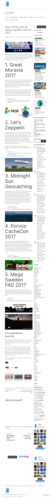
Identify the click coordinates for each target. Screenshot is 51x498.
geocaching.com (37, 286)
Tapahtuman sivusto (15, 155)
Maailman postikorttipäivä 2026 (39, 128)
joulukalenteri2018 (37, 315)
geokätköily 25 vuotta (37, 290)
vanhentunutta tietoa (37, 372)
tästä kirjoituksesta (20, 352)
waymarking (36, 376)
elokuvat (35, 282)
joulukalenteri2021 (37, 318)
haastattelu (40, 400)
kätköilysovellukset (37, 327)
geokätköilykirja (36, 291)
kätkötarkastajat (36, 334)
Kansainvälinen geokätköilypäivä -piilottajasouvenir (38, 93)
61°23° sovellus (40, 17)
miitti (31, 392)
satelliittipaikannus (37, 355)
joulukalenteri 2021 (38, 404)
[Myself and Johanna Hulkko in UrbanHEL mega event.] (41, 443)
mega (29, 390)
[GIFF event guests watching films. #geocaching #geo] (35, 443)
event (24, 391)
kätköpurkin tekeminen (38, 333)
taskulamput (36, 361)
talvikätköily (36, 359)
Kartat (35, 319)
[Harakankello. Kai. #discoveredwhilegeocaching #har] (38, 434)
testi (39, 417)
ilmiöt (35, 312)
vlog (43, 419)
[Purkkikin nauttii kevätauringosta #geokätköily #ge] (35, 437)
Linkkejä (7, 19)
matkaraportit (36, 343)
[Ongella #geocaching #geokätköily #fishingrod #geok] (41, 434)
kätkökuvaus (22, 155)
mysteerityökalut (37, 351)
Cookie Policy (20, 496)
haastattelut (36, 307)
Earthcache (36, 279)
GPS (34, 301)
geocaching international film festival (39, 395)
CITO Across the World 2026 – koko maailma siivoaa (39, 121)
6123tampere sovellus (37, 268)
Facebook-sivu (28, 209)
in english (35, 314)
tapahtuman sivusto (21, 100)
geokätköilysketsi (37, 296)
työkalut (35, 370)
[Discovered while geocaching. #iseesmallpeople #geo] (35, 440)
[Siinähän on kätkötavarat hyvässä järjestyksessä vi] (38, 431)
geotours (35, 298)
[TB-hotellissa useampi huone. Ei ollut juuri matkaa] (38, 440)
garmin (35, 392)
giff (34, 300)
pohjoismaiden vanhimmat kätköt (39, 354)
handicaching (36, 309)
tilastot (35, 365)
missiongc (35, 347)
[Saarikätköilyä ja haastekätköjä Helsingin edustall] (41, 440)
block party (36, 276)
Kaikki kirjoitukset (14, 17)
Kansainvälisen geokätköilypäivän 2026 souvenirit (39, 134)
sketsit (35, 358)
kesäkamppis (36, 406)
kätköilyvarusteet (37, 329)
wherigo (35, 377)
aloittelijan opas (36, 272)
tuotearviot (36, 369)
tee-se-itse (36, 362)
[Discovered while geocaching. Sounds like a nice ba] (44, 434)
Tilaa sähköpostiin (41, 26)
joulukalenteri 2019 (38, 403)
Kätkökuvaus (14, 100)
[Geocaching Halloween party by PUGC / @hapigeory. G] (35, 434)
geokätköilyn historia (37, 398)
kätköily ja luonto (37, 323)
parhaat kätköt (42, 413)
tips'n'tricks (36, 366)
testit (35, 363)
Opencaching (36, 352)
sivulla (30, 300)
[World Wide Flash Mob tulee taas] (28, 377)
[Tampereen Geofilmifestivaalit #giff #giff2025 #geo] (44, 431)
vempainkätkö (36, 373)
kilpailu (39, 406)
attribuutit (35, 275)
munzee (35, 348)
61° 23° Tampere (9, 12)
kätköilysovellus (43, 406)
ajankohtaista (36, 271)
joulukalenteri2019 (37, 316)
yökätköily (35, 380)
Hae (43, 141)
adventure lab (36, 269)
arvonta (43, 389)
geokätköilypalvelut (37, 294)
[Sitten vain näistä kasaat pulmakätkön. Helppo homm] (44, 437)
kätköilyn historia (37, 326)
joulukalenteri (36, 401)
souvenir (42, 416)
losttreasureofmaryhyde (38, 340)
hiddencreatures (36, 311)
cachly (35, 390)
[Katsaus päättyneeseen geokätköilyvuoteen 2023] (18, 377)
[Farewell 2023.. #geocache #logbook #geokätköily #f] (44, 440)
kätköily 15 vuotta (37, 322)
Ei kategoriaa (36, 280)
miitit (31, 390)
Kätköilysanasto (23, 17)
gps (42, 398)
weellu (7, 391)
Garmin (35, 283)
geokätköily (36, 287)
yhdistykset (36, 379)
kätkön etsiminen (37, 330)
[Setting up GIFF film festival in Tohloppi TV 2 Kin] (38, 443)
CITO (35, 278)
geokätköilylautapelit (37, 293)
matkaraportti (37, 412)
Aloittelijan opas (32, 17)
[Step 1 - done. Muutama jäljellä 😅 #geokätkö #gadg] (41, 437)
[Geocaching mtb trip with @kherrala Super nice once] (44, 443)
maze (29, 391)
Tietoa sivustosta (14, 19)
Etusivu (6, 17)
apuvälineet (36, 273)
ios (44, 400)
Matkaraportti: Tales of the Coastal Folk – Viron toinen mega (39, 124)
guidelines (35, 305)
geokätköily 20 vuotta (37, 289)
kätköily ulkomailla (37, 325)
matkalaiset (36, 341)
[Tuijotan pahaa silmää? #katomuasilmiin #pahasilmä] (35, 431)
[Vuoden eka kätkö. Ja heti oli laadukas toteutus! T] (38, 437)
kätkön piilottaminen (37, 332)
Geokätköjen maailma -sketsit (39, 297)
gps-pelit (35, 304)
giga (26, 391)
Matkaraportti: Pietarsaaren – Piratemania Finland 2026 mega (40, 131)
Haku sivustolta (37, 138)
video (41, 419)
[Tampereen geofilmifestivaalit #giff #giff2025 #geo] (41, 431)
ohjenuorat (38, 413)
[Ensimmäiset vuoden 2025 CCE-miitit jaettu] (9, 377)
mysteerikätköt (36, 350)
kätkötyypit (36, 336)
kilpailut (35, 337)
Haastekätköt (36, 308)
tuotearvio (37, 419)
